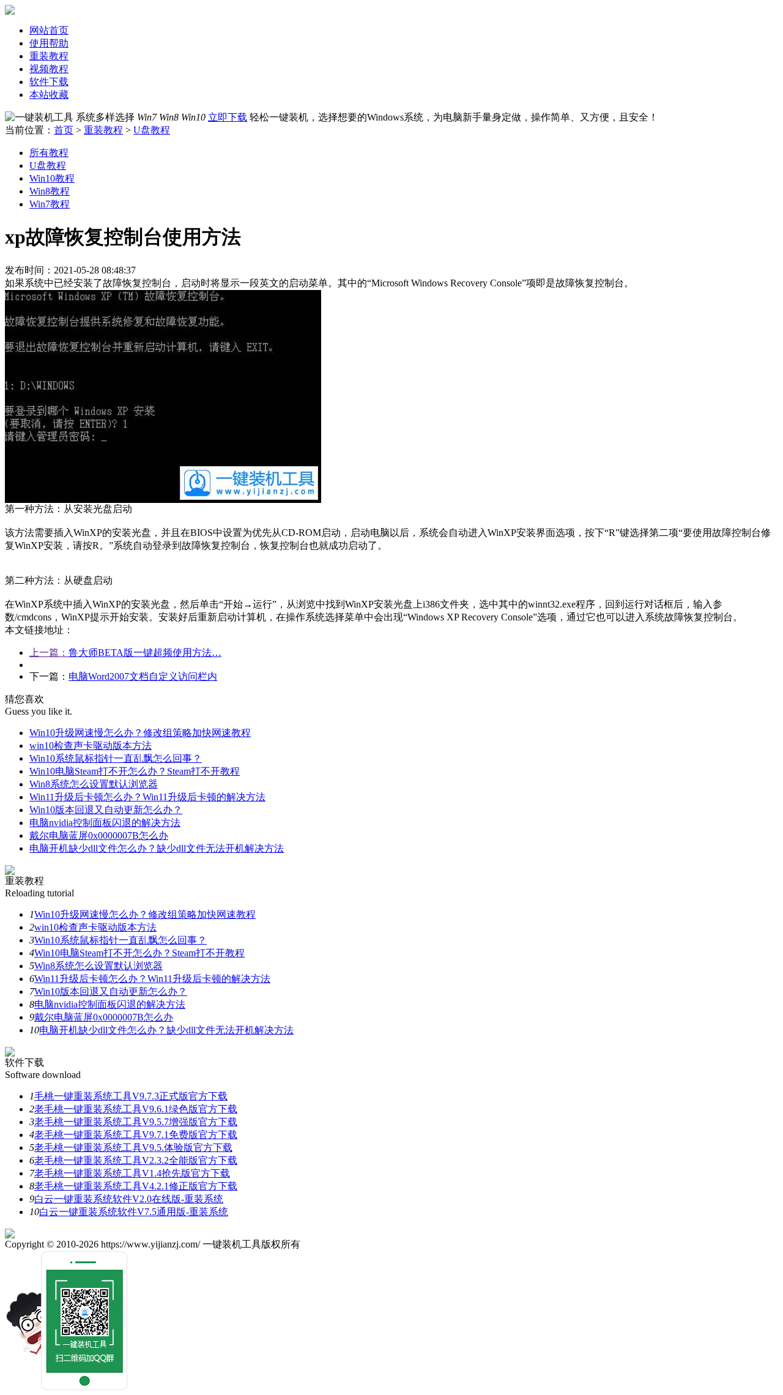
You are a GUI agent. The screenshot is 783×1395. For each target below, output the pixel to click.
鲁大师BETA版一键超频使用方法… (145, 652)
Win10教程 (52, 178)
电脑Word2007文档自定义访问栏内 (143, 676)
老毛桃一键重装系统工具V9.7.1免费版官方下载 (135, 1134)
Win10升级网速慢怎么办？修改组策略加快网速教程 (140, 732)
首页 (63, 130)
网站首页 (49, 30)
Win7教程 (49, 204)
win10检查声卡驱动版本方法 (90, 745)
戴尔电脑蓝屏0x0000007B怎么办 (98, 835)
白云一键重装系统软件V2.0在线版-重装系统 (128, 1199)
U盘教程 (151, 130)
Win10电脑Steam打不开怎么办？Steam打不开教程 (134, 771)
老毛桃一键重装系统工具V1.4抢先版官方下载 (132, 1173)
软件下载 (49, 81)
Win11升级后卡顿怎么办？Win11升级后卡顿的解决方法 (147, 797)
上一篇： (49, 652)
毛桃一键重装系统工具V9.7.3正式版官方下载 (131, 1096)
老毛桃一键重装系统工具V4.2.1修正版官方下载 (135, 1186)
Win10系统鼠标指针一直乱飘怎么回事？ (115, 758)
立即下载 (227, 117)
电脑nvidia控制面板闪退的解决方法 (104, 822)
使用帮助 (49, 43)
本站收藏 (49, 94)
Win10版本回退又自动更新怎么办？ (105, 810)
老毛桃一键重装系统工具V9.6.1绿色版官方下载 (135, 1109)
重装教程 (49, 56)
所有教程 (49, 152)
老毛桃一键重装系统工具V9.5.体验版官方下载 (133, 1147)
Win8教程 (49, 191)
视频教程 (49, 69)
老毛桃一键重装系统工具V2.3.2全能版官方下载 (135, 1160)
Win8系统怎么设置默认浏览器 (93, 784)
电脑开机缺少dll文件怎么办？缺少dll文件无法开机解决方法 (156, 848)
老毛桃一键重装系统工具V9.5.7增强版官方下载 (135, 1122)
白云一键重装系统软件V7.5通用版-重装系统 (133, 1212)
